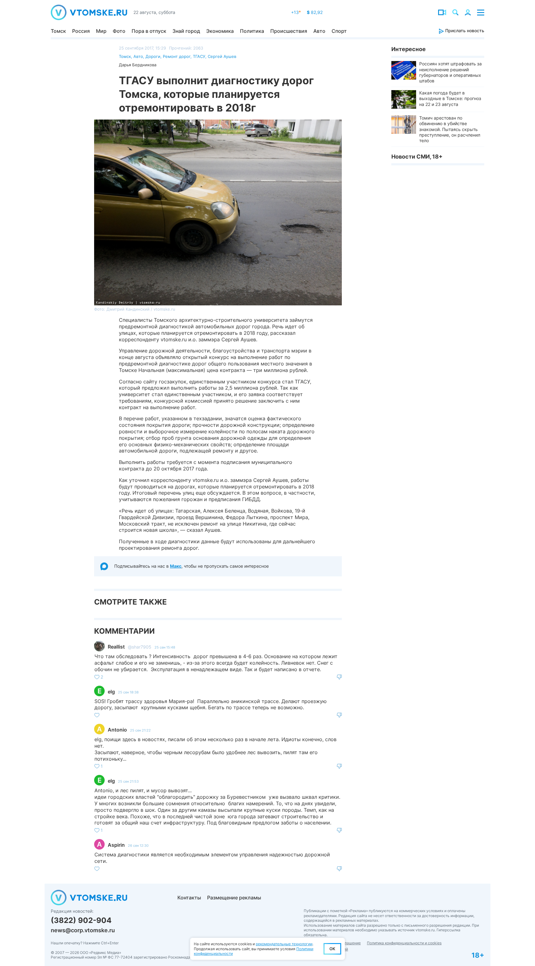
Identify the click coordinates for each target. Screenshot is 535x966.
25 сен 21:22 (140, 730)
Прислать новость (464, 30)
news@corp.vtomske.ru (83, 930)
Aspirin (116, 845)
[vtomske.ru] (89, 12)
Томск (58, 31)
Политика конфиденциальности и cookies (404, 943)
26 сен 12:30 (138, 845)
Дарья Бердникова (137, 64)
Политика (252, 31)
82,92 (315, 12)
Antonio (117, 730)
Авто (319, 31)
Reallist (116, 647)
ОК (332, 948)
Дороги (153, 56)
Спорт (339, 31)
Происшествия (288, 31)
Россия (81, 31)
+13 (296, 12)
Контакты (189, 897)
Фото (119, 31)
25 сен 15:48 (164, 647)
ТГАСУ (199, 56)
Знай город (186, 31)
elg (111, 691)
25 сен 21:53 (128, 781)
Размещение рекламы (234, 897)
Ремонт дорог (176, 56)
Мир (101, 31)
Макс (175, 566)
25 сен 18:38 (128, 692)
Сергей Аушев (222, 56)
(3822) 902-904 (81, 920)
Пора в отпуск (149, 31)
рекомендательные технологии (284, 944)
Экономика (220, 31)
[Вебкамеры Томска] (442, 12)
